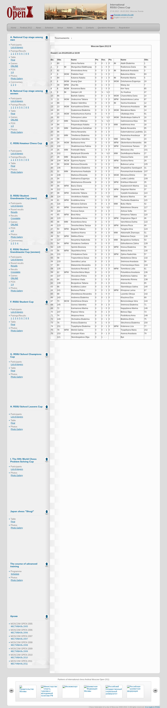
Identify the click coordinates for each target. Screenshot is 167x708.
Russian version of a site (124, 15)
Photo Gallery (17, 78)
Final (13, 60)
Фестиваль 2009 (19, 651)
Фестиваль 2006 (19, 633)
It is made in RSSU (152, 707)
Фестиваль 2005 (19, 626)
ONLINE (14, 66)
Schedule (15, 574)
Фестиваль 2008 (19, 645)
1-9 (12, 72)
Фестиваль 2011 (19, 664)
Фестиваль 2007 (19, 639)
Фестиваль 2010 (19, 657)
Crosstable (15, 218)
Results (14, 212)
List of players (17, 47)
